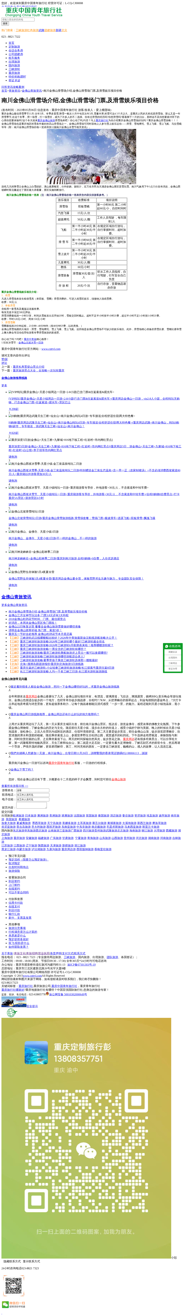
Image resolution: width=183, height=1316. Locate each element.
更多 (4, 385)
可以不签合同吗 (19, 892)
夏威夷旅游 (23, 823)
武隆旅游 (111, 830)
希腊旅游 (24, 819)
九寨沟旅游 (53, 849)
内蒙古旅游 (23, 849)
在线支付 (14, 906)
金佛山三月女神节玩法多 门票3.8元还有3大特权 (39, 615)
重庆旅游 (19, 838)
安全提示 (32, 1006)
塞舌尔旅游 (99, 823)
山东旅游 (105, 838)
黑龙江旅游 (8, 849)
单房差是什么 (17, 935)
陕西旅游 (43, 845)
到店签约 (14, 881)
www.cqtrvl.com (50, 348)
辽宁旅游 (31, 845)
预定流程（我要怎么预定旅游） (29, 859)
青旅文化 (20, 953)
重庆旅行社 (102, 120)
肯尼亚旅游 (8, 826)
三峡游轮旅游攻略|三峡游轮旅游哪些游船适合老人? (52, 656)
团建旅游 (50, 30)
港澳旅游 (67, 815)
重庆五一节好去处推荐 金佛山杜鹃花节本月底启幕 (40, 634)
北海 (14, 663)
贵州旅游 (100, 830)
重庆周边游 (68, 849)
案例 (21, 86)
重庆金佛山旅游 (46, 120)
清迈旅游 (116, 815)
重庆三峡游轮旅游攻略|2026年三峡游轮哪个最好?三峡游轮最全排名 (62, 641)
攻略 (16, 86)
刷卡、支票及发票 (20, 917)
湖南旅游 (153, 838)
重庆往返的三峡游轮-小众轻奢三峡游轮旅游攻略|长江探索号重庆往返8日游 (67, 667)
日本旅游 (30, 815)
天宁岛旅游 (54, 823)
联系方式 (79, 953)
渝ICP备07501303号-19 (81, 964)
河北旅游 (141, 838)
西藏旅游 (171, 830)
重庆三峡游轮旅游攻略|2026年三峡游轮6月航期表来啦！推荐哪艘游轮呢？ (66, 645)
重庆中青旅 (30, 339)
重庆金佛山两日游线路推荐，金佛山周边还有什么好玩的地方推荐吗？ (55, 714)
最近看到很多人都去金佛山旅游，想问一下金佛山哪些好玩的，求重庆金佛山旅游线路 (65, 686)
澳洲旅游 (43, 815)
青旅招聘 (32, 953)
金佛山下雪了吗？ (22, 769)
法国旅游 (79, 815)
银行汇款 (14, 913)
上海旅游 (7, 838)
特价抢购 (17, 76)
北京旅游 (123, 830)
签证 (14, 80)
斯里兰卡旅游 (150, 826)
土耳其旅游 (84, 823)
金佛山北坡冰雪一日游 (30, 342)
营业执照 (44, 953)
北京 (64, 30)
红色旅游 (33, 30)
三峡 (14, 637)
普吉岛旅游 (23, 826)
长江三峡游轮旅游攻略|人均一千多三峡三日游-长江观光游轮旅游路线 (63, 671)
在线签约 (14, 888)
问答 (4, 86)
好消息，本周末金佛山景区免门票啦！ (33, 622)
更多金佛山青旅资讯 (14, 604)
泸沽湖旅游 (38, 849)
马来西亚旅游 (133, 826)
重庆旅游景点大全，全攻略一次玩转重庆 (38, 370)
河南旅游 (166, 838)
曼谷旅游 (128, 815)
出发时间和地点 (19, 867)
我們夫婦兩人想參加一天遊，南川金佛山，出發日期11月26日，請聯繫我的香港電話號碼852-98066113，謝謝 (79, 753)
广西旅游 (76, 830)
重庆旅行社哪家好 (12, 989)
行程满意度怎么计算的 (23, 931)
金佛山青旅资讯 (32, 90)
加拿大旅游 (8, 823)
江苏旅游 (7, 845)
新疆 (58, 30)
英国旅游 (91, 815)
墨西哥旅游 (39, 823)
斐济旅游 (140, 815)
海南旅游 (135, 830)
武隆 (41, 30)
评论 (4, 362)
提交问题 (7, 811)
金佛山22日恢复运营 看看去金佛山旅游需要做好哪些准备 (45, 626)
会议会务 (16, 50)
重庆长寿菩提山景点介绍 (28, 366)
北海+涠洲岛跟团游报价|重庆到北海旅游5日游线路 (52, 663)
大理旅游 (159, 830)
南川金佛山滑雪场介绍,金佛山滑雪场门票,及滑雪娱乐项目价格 (48, 611)
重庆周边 (31, 696)
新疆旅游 (68, 845)
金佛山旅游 (119, 779)
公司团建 (16, 54)
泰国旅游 (103, 815)
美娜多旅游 (69, 823)
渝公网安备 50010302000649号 (68, 994)
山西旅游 (117, 838)
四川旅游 (88, 830)
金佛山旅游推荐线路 (14, 377)
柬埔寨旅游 (114, 823)
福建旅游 (43, 838)
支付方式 (67, 953)
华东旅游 (30, 830)
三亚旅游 (65, 830)
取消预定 (14, 863)
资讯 (10, 86)
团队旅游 (112, 957)
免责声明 (55, 953)
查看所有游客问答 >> (14, 785)
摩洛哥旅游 (159, 823)
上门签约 (14, 884)
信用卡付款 (16, 902)
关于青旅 (7, 953)
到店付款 (14, 910)
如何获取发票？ (19, 946)
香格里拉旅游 (103, 849)
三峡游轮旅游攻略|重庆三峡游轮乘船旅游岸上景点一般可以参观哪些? (64, 652)
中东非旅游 (83, 826)
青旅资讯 (14, 90)
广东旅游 (55, 838)
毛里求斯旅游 (115, 826)
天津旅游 (55, 845)
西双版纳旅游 (85, 849)
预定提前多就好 (19, 939)
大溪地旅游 (129, 823)
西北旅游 (41, 830)
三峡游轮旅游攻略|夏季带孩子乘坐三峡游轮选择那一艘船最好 (59, 660)
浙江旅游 (80, 845)
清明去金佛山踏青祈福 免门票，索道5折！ (35, 630)
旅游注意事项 (17, 928)
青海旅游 (93, 838)
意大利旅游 (38, 826)
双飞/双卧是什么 (19, 943)
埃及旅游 (152, 815)
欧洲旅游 (18, 815)
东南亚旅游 (68, 826)
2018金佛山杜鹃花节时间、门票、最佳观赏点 (37, 619)
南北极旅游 (99, 826)
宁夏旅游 (80, 838)
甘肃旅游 (68, 838)
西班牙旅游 (53, 826)
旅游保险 (14, 870)
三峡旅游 (21, 30)
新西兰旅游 (144, 823)
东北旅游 (18, 830)
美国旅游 (11, 819)
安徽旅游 (31, 838)
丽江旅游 (147, 830)
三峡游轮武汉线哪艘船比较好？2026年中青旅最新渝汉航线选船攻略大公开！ (68, 637)
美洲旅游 (55, 815)
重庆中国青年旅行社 (61, 762)
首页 (11, 42)
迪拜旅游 (164, 815)
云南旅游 (53, 830)
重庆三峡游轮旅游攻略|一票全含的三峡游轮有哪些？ (53, 649)
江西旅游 (19, 845)
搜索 (5, 23)
